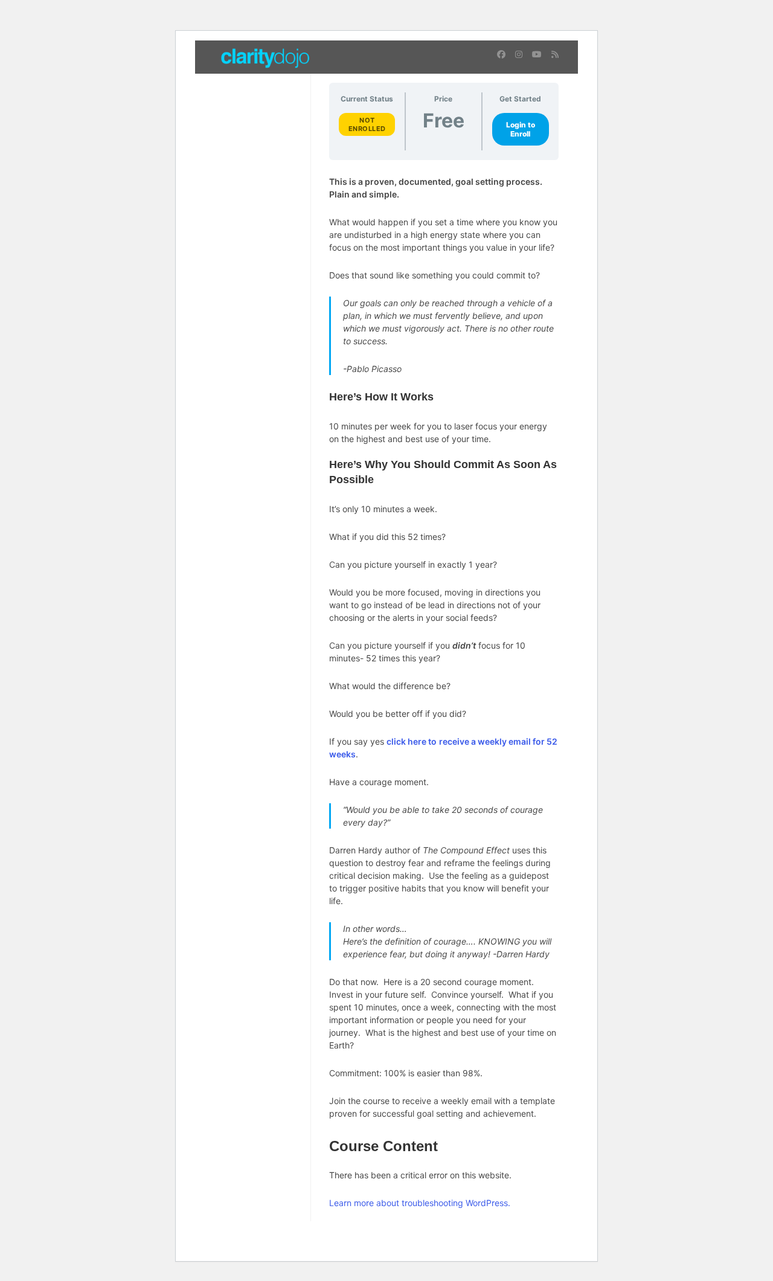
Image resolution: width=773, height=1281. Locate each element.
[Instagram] (518, 54)
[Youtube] (537, 54)
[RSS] (555, 54)
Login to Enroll (520, 129)
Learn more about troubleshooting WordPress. (419, 1203)
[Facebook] (501, 54)
